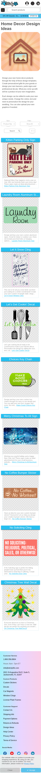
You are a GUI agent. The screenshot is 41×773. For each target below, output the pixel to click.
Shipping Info (8, 714)
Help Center (8, 732)
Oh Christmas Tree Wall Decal (15, 628)
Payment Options (10, 719)
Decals (6, 687)
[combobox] (24, 10)
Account (27, 3)
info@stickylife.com (11, 668)
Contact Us (7, 710)
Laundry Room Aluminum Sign (23, 241)
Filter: (29, 121)
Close (10, 770)
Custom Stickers (10, 683)
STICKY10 (33, 16)
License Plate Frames (12, 700)
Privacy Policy (9, 736)
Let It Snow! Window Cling (13, 296)
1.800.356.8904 (9, 659)
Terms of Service (10, 740)
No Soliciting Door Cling (18, 574)
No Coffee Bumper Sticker (22, 519)
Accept (32, 770)
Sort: (8, 121)
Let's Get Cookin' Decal (20, 350)
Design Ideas (8, 727)
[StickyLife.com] (9, 3)
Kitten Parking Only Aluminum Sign (17, 186)
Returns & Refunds (11, 723)
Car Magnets (8, 691)
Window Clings (9, 696)
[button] (3, 10)
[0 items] (38, 3)
